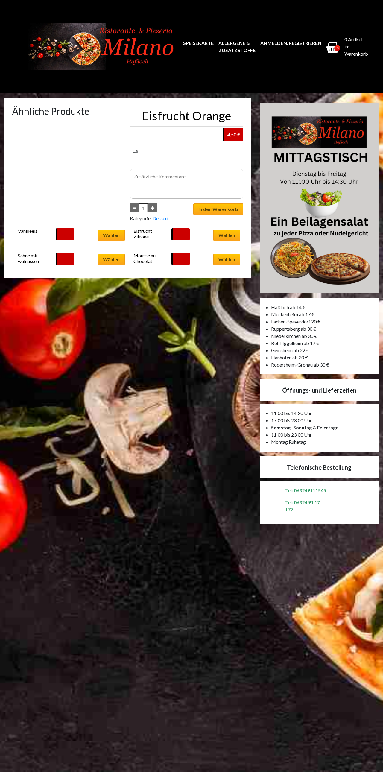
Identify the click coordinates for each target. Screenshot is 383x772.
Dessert (161, 218)
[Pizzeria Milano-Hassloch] (103, 46)
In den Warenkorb (218, 209)
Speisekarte (198, 43)
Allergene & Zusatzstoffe (237, 46)
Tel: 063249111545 (305, 490)
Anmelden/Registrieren (290, 43)
